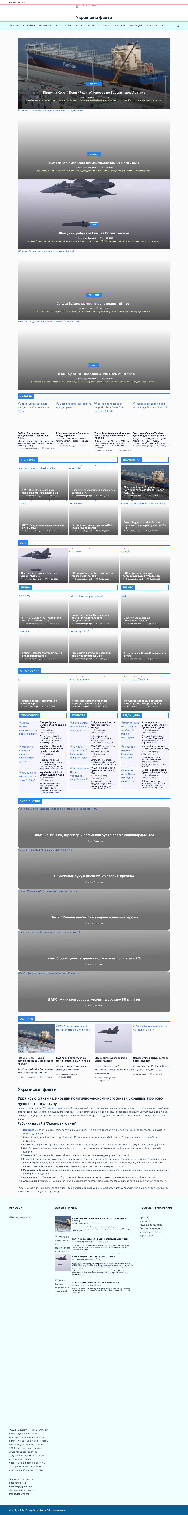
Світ (59, 25)
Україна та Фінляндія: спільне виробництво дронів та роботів (51, 749)
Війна (69, 25)
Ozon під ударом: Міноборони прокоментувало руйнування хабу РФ (145, 525)
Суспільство (155, 25)
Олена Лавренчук (101, 730)
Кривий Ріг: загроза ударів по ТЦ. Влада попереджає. (42, 654)
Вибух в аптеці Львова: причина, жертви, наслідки (103, 725)
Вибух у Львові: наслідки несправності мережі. (137, 619)
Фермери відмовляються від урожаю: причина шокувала (89, 702)
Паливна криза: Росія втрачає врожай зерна (38, 702)
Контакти (21, 2)
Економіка (46, 25)
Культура (121, 25)
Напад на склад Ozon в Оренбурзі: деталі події (154, 771)
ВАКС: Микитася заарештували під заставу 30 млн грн (94, 999)
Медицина (137, 25)
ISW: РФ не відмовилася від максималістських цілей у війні (94, 163)
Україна (14, 25)
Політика (29, 25)
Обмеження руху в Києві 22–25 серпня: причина (94, 876)
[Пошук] (178, 26)
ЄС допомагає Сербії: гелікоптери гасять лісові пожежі (93, 574)
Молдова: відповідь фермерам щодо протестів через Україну (143, 702)
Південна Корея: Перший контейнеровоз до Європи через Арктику (94, 92)
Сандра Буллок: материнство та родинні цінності (94, 303)
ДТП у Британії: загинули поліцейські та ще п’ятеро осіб (141, 574)
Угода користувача (150, 1232)
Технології (104, 25)
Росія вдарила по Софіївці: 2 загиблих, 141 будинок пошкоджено (155, 725)
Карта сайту (146, 1235)
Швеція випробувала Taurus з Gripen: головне (94, 233)
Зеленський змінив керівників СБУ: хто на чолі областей (92, 526)
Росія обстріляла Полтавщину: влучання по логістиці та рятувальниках (91, 618)
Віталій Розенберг (87, 97)
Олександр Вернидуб (87, 168)
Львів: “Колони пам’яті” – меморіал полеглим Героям (94, 917)
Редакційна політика (151, 1224)
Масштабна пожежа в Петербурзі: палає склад (155, 747)
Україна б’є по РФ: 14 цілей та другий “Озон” (52, 773)
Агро (91, 25)
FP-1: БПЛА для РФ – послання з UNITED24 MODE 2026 (94, 374)
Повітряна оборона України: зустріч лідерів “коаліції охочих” (151, 434)
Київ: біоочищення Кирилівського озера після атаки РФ (94, 958)
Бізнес (80, 25)
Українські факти (94, 17)
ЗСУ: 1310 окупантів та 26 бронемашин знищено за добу (103, 749)
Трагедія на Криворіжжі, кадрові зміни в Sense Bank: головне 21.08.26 (112, 435)
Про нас (12, 2)
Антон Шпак (87, 308)
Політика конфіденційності (154, 1228)
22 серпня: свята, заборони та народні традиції (72, 434)
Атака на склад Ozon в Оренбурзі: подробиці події (103, 770)
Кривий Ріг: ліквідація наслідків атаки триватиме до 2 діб (91, 654)
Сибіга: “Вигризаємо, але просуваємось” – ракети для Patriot (33, 435)
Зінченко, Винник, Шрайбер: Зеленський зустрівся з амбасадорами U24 (94, 835)
